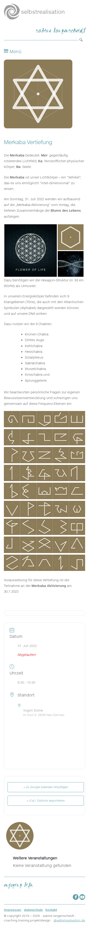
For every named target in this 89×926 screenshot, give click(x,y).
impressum (12, 910)
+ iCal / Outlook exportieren (46, 800)
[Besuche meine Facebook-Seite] (76, 897)
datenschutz (33, 910)
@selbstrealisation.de (69, 920)
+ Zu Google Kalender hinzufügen (46, 787)
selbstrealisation (43, 11)
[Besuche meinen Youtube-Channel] (82, 897)
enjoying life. (18, 884)
